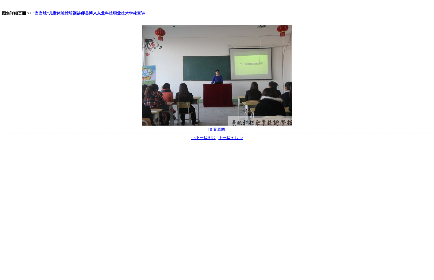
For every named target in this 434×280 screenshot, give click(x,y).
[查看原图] (217, 129)
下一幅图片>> (231, 138)
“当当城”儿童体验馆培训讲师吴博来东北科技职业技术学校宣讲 (89, 13)
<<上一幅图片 (203, 138)
